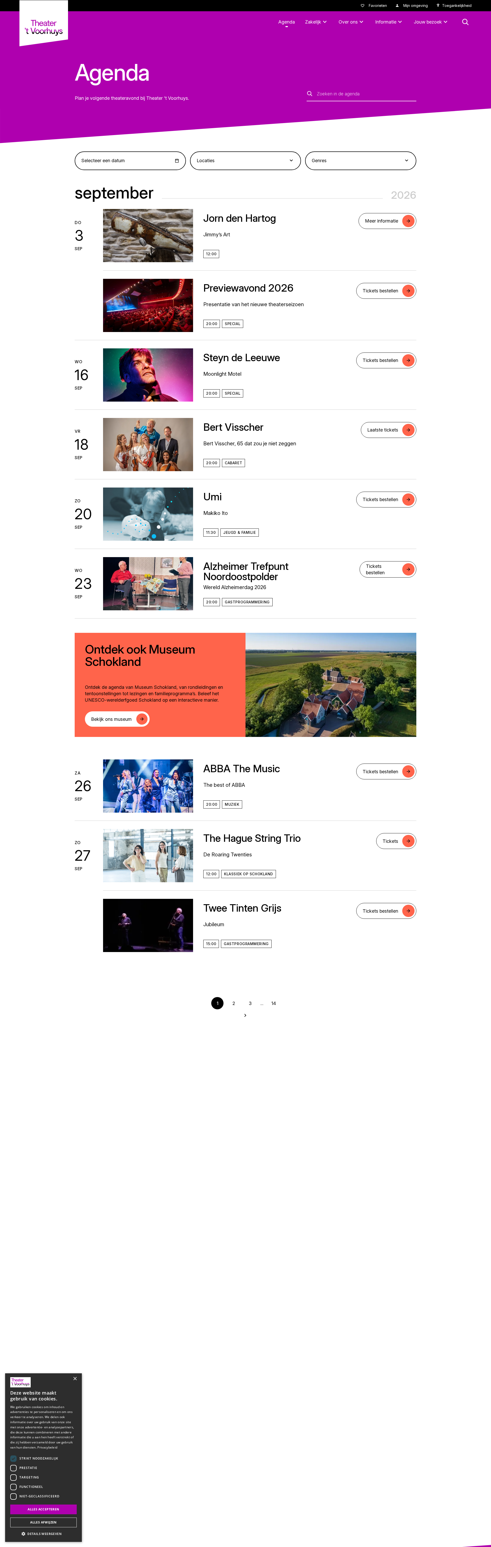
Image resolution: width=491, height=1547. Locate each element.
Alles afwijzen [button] (43, 1522)
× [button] (75, 1379)
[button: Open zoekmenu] (465, 22)
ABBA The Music (241, 768)
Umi (212, 496)
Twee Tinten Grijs (242, 908)
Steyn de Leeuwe (241, 357)
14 (273, 1003)
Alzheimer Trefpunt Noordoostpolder (245, 571)
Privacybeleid (47, 1447)
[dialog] (43, 1457)
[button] (43, 1534)
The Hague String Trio (252, 838)
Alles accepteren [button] (43, 1509)
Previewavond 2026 (248, 288)
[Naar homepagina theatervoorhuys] (43, 23)
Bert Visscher (233, 427)
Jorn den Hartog (239, 218)
